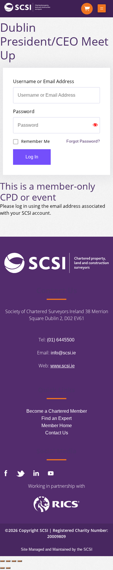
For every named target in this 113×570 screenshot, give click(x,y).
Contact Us (56, 432)
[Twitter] (20, 473)
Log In (31, 156)
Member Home (56, 425)
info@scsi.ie (63, 352)
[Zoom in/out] (2, 561)
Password (23, 111)
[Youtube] (51, 473)
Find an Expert (56, 418)
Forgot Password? (83, 141)
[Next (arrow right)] (8, 568)
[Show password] (95, 125)
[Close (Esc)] (19, 561)
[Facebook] (5, 473)
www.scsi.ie (62, 365)
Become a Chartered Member (56, 411)
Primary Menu (102, 9)
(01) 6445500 (60, 339)
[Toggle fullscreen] (8, 561)
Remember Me (35, 141)
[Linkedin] (36, 473)
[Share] (14, 561)
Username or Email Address (43, 81)
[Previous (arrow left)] (2, 568)
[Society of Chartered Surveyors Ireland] (27, 6)
